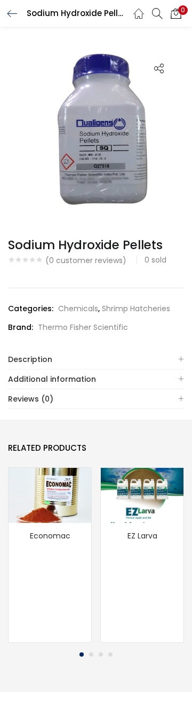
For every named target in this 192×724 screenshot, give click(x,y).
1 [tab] (81, 654)
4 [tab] (110, 654)
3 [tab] (101, 654)
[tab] (96, 359)
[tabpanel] (50, 555)
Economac (50, 535)
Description (30, 359)
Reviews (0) (30, 399)
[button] (176, 13)
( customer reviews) (85, 260)
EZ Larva (142, 535)
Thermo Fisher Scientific (83, 327)
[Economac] (50, 495)
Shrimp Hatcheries (136, 308)
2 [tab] (91, 654)
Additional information (52, 379)
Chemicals (78, 308)
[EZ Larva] (142, 495)
